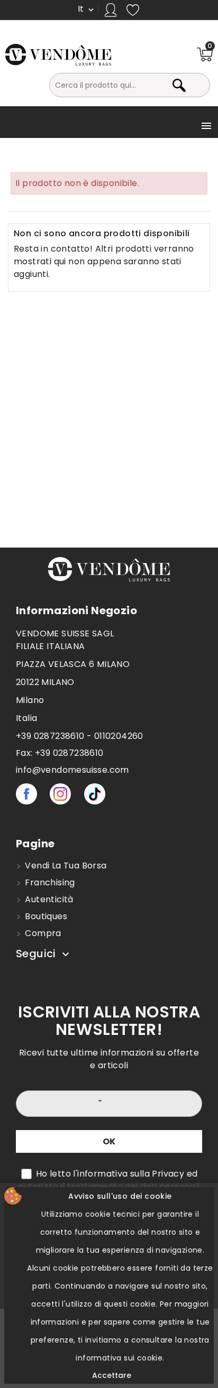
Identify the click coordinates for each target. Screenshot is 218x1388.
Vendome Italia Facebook (26, 793)
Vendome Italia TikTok (94, 793)
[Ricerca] (198, 85)
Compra (42, 933)
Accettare (111, 1375)
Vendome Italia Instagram (60, 793)
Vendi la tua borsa (65, 865)
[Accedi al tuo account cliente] (111, 10)
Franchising (49, 882)
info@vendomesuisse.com (72, 770)
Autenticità (48, 899)
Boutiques (45, 916)
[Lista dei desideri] (133, 10)
